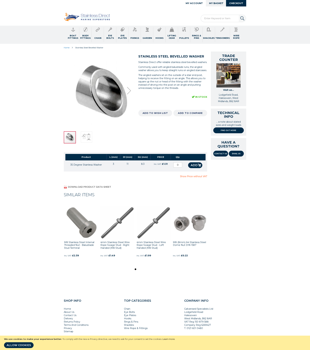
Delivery (68, 318)
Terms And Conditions (76, 325)
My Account (194, 3)
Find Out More (228, 130)
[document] (155, 343)
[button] (129, 90)
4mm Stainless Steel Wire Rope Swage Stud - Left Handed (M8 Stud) (151, 245)
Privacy (68, 328)
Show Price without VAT (193, 176)
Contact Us (220, 153)
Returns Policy (72, 321)
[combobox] (223, 18)
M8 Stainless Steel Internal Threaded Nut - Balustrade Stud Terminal (79, 245)
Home (66, 47)
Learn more (168, 339)
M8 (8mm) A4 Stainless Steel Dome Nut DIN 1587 (189, 244)
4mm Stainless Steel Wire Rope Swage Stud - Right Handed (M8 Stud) (115, 245)
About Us (69, 312)
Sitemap (68, 331)
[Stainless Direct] (87, 17)
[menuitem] (73, 34)
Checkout (236, 3)
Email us (236, 153)
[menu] (155, 35)
